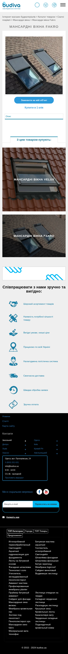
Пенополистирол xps (19, 621)
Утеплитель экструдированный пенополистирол (18, 576)
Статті (5, 421)
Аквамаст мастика (18, 583)
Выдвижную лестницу (46, 573)
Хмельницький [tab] (40, 453)
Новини (6, 416)
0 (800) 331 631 (12, 462)
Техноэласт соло (17, 570)
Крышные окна (43, 608)
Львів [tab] (4, 449)
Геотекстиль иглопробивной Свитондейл (43, 551)
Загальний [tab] (7, 440)
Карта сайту (8, 426)
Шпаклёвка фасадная (46, 557)
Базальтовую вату (44, 615)
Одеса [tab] (37, 440)
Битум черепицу (43, 564)
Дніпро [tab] (5, 444)
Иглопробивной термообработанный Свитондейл (19, 544)
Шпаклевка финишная (47, 560)
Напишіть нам (12, 517)
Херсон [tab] (5, 453)
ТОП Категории (15, 531)
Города (28, 531)
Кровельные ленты (45, 611)
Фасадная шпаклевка (20, 567)
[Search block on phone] (37, 5)
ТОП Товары (41, 531)
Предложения (15, 535)
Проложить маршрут (14, 478)
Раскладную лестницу (46, 605)
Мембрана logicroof (45, 567)
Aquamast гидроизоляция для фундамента (19, 554)
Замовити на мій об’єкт (34, 100)
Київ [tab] (36, 444)
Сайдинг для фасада (20, 599)
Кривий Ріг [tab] (38, 449)
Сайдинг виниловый (45, 570)
